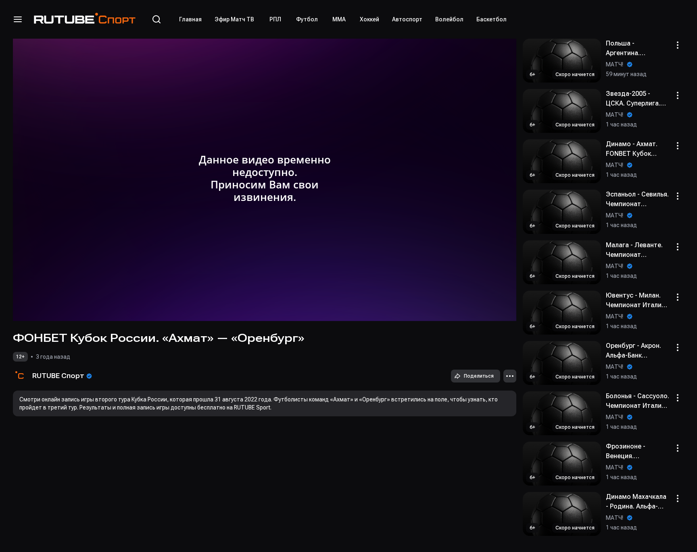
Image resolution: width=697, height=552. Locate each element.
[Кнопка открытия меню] (18, 19)
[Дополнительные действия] (509, 376)
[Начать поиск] (156, 19)
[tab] (190, 19)
